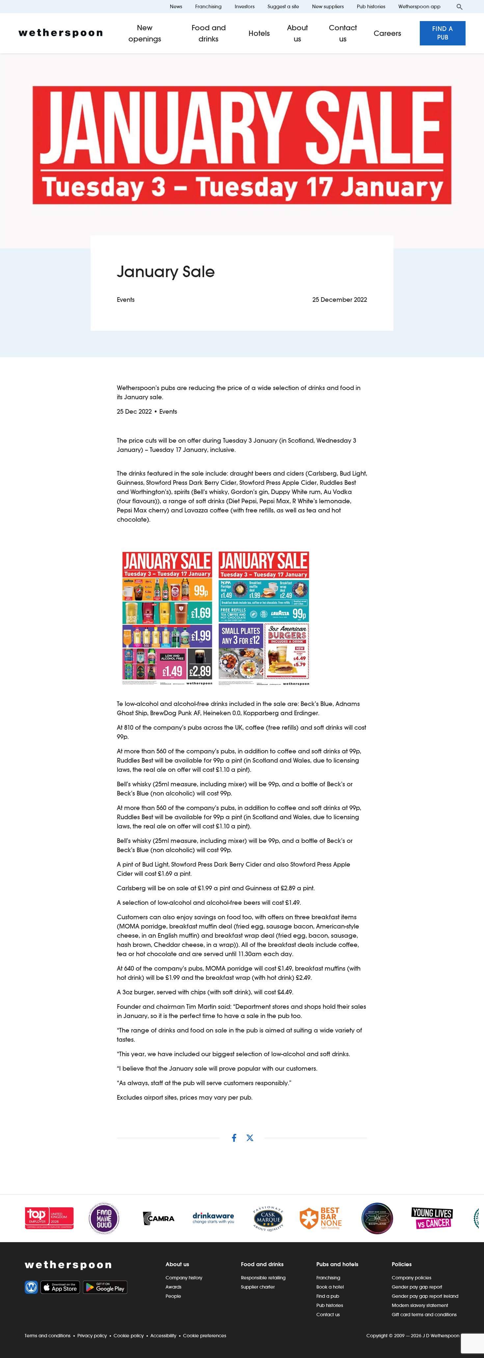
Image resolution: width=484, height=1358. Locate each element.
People (173, 1296)
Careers (387, 33)
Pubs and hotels (337, 1264)
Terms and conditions (47, 1336)
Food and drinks (209, 33)
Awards (173, 1287)
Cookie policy (129, 1336)
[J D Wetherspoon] (60, 33)
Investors (245, 6)
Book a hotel (330, 1287)
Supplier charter (258, 1287)
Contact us (343, 33)
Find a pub (442, 33)
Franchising (208, 6)
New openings (144, 33)
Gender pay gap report (417, 1287)
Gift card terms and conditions (424, 1315)
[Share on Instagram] (234, 1138)
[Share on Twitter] (250, 1138)
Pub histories (371, 6)
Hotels (259, 33)
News (176, 6)
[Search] (460, 7)
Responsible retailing (263, 1278)
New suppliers (328, 6)
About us (297, 33)
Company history (184, 1278)
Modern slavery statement (420, 1305)
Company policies (411, 1278)
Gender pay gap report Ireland (425, 1296)
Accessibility (163, 1336)
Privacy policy (92, 1336)
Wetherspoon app (419, 6)
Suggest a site (283, 6)
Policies (402, 1264)
